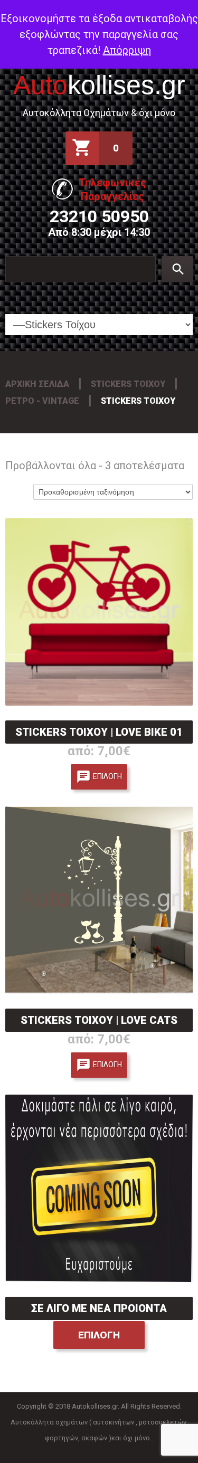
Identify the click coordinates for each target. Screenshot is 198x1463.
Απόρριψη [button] (127, 50)
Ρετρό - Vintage (42, 401)
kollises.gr (99, 85)
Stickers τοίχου (128, 384)
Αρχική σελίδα (37, 384)
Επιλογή (107, 776)
